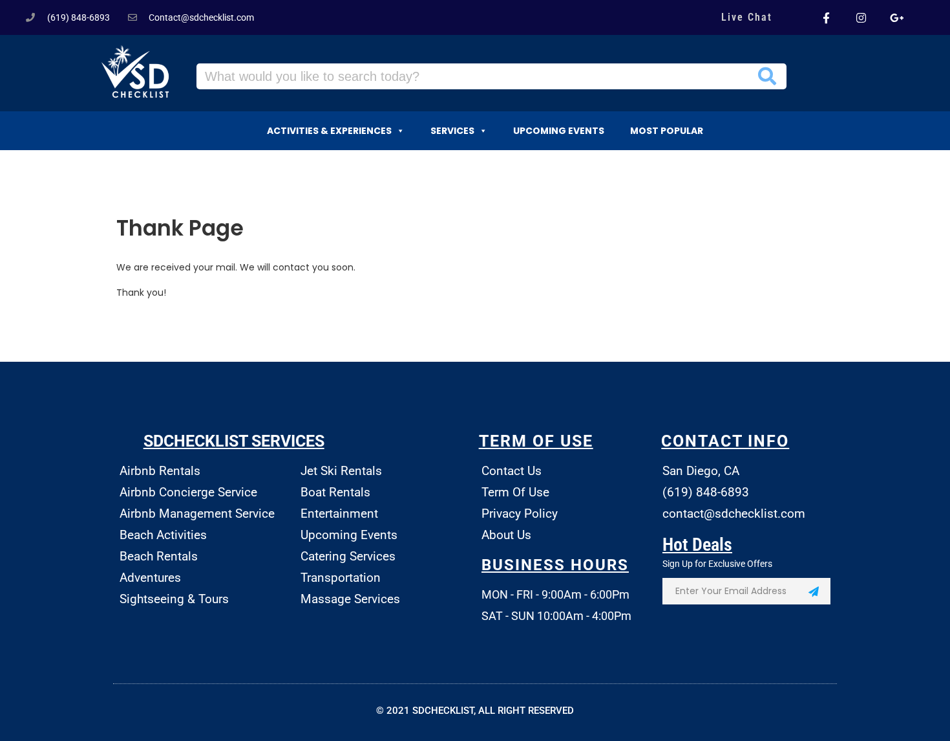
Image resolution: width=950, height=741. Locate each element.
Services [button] (452, 130)
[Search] (767, 76)
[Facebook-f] (825, 17)
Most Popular (666, 130)
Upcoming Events (558, 130)
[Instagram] (860, 17)
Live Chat (746, 17)
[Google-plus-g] (896, 17)
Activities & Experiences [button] (329, 130)
